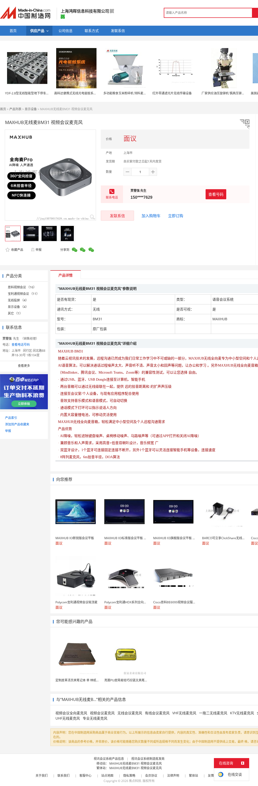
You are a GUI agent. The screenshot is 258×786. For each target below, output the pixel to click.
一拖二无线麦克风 (213, 713)
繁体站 (193, 775)
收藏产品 (16, 250)
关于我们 (42, 775)
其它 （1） (15, 313)
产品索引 (11, 418)
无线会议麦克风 (129, 713)
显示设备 (31, 109)
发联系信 (117, 215)
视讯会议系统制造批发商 (148, 759)
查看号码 (215, 194)
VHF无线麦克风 (184, 713)
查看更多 (24, 366)
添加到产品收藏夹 (17, 424)
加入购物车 (151, 215)
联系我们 (63, 775)
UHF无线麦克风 (67, 718)
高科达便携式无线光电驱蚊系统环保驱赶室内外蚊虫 (89, 93)
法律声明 (173, 775)
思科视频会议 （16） (22, 287)
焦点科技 (135, 781)
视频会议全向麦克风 (71, 713)
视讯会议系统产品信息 (109, 759)
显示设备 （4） (18, 307)
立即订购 (175, 215)
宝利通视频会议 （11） (23, 294)
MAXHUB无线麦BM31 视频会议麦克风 (135, 763)
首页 (3, 109)
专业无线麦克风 (95, 718)
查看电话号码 (21, 344)
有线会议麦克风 (157, 713)
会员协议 (151, 775)
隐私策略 (129, 775)
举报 (39, 250)
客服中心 (85, 775)
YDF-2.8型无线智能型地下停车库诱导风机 (33, 93)
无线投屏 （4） (18, 300)
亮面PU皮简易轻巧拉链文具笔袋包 (127, 680)
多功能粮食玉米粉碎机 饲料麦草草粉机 (129, 93)
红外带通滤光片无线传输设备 (172, 93)
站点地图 (107, 775)
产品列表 (15, 109)
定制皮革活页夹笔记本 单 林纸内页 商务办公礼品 (88, 680)
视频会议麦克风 (102, 713)
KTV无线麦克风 (242, 713)
